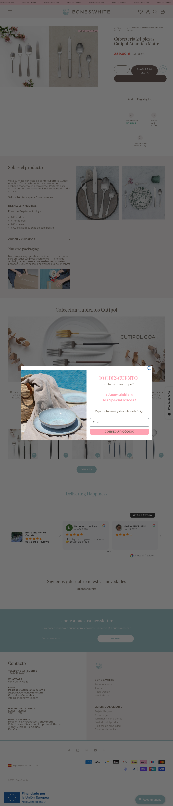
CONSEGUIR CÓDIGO (119, 431)
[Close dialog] (149, 368)
